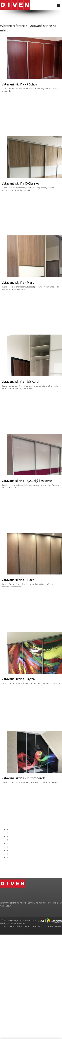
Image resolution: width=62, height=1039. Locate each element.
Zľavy (8, 905)
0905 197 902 (54, 926)
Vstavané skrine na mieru (13, 902)
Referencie (52, 902)
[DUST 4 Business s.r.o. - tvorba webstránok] (49, 920)
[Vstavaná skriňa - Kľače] (38, 553)
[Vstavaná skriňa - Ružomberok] (38, 752)
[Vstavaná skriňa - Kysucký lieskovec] (38, 454)
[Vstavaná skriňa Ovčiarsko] (22, 157)
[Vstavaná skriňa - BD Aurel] (38, 355)
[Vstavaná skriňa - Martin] (38, 256)
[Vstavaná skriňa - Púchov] (38, 58)
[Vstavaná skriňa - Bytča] (38, 653)
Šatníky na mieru (36, 902)
